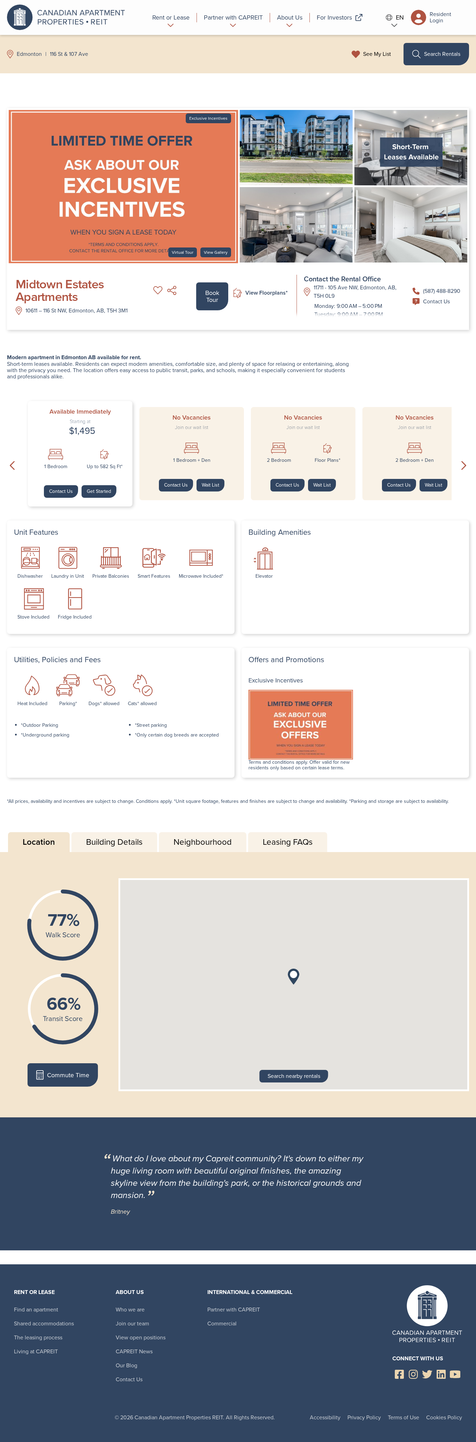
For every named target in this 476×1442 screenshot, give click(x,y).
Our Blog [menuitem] (126, 1365)
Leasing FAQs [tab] (288, 842)
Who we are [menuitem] (130, 1310)
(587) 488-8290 (441, 291)
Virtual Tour (182, 252)
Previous (12, 465)
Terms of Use (403, 1417)
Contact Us (436, 301)
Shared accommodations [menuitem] (44, 1323)
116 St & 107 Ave (69, 54)
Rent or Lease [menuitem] (34, 1292)
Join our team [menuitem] (132, 1323)
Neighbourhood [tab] (203, 842)
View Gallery (216, 252)
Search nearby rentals (294, 1076)
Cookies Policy (444, 1417)
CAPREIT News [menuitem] (134, 1351)
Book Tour (212, 296)
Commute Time (68, 1075)
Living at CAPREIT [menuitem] (36, 1351)
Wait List (210, 485)
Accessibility (325, 1417)
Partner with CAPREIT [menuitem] (233, 1310)
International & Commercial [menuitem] (249, 1292)
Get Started (99, 491)
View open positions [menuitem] (141, 1337)
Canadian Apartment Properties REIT (68, 17)
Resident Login (440, 17)
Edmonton (29, 54)
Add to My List (158, 290)
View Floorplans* (266, 293)
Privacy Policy (364, 1417)
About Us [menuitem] (130, 1292)
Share (172, 290)
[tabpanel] (238, 985)
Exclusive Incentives (208, 118)
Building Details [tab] (114, 842)
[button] (293, 977)
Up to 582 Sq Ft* (105, 466)
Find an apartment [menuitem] (36, 1310)
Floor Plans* (327, 460)
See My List (377, 54)
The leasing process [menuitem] (38, 1337)
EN (400, 17)
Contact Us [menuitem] (129, 1379)
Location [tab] (39, 842)
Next (464, 465)
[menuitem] (171, 17)
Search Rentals (442, 54)
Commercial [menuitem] (222, 1323)
